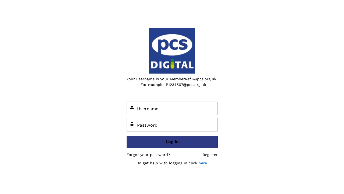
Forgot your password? (148, 155)
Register (210, 155)
